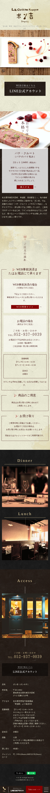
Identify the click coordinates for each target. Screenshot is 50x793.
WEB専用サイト (24, 307)
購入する (25, 187)
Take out (32, 789)
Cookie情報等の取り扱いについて (25, 780)
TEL (4, 791)
